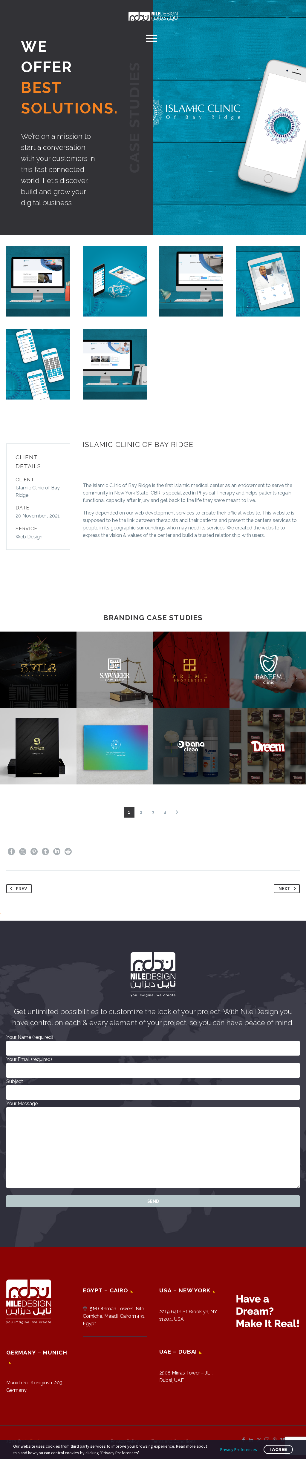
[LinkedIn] (56, 851)
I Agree (278, 1449)
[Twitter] (22, 851)
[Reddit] (68, 851)
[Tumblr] (45, 851)
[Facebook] (11, 851)
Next (284, 888)
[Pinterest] (34, 851)
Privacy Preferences (238, 1449)
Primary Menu (151, 38)
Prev (21, 888)
